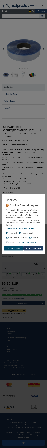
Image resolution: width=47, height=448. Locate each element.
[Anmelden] (2, 11)
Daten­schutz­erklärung (15, 228)
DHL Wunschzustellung (18, 238)
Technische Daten (10, 94)
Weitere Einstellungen (27, 242)
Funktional (13, 242)
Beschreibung (9, 87)
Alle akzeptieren (14, 248)
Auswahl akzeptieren (33, 248)
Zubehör (7, 115)
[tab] (23, 87)
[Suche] (42, 16)
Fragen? (7, 108)
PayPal (35, 238)
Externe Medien (28, 233)
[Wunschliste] (33, 11)
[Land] (30, 11)
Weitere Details (9, 101)
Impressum (29, 228)
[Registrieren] (7, 11)
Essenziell (13, 233)
